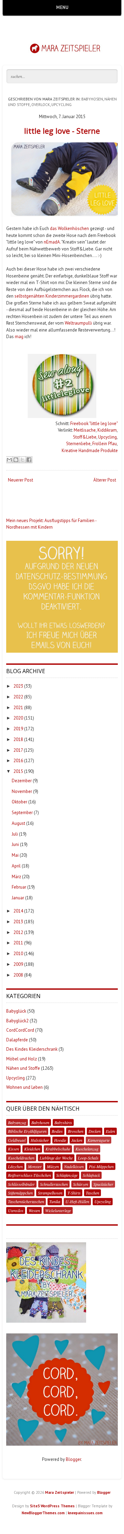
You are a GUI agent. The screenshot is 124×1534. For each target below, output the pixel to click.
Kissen (13, 1149)
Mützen (53, 1166)
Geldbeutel (16, 1140)
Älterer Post (104, 480)
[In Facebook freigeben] (28, 459)
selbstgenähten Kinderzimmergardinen (51, 296)
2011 (18, 943)
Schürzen (80, 1184)
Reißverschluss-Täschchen (29, 1175)
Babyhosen (92, 99)
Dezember (22, 781)
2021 (18, 708)
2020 (18, 718)
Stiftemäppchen (20, 1193)
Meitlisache (85, 430)
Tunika (54, 1201)
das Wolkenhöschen (69, 228)
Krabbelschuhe (57, 1149)
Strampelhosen (50, 1193)
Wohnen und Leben (24, 1087)
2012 (18, 932)
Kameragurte (98, 1140)
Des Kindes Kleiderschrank (32, 1049)
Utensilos (15, 1210)
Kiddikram (107, 430)
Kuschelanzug (87, 1149)
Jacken (76, 1140)
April (16, 866)
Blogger (73, 1459)
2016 (18, 761)
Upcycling (61, 104)
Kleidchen (32, 1149)
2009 (18, 964)
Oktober (19, 802)
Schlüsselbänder (21, 1184)
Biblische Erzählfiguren (27, 1131)
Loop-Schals (88, 1158)
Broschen (75, 1131)
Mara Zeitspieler (59, 1492)
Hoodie (60, 1140)
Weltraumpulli (78, 323)
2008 (18, 975)
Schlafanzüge (67, 1175)
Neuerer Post (20, 480)
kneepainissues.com (85, 1512)
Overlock (40, 104)
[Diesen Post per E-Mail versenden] (9, 459)
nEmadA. (52, 242)
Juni (15, 844)
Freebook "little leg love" (94, 423)
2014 (18, 911)
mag (19, 337)
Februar (19, 887)
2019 (18, 729)
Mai (15, 855)
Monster (35, 1166)
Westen (34, 1210)
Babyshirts (63, 1122)
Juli (15, 834)
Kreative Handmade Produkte (90, 450)
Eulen (110, 1131)
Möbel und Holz (21, 1059)
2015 (18, 771)
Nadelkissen (74, 1166)
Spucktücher (103, 1184)
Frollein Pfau (104, 444)
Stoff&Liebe (84, 437)
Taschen (92, 1193)
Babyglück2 (17, 1021)
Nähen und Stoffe (23, 1068)
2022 (18, 697)
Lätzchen (15, 1166)
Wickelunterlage (58, 1210)
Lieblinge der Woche (56, 1158)
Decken (95, 1131)
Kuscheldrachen (21, 1158)
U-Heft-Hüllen (77, 1201)
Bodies (57, 1131)
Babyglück (16, 1011)
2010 (18, 953)
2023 (18, 686)
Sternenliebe (78, 444)
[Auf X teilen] (22, 459)
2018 (18, 739)
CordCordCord (20, 1030)
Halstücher (40, 1140)
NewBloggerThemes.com (43, 1512)
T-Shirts (74, 1193)
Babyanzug (17, 1122)
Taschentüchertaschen (26, 1201)
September (22, 813)
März (16, 877)
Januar (18, 898)
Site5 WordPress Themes (52, 1506)
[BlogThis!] (15, 459)
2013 (18, 922)
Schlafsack (91, 1175)
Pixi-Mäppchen (101, 1166)
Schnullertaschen (54, 1184)
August (18, 823)
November (22, 791)
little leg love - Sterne (62, 130)
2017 (18, 750)
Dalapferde (17, 1040)
